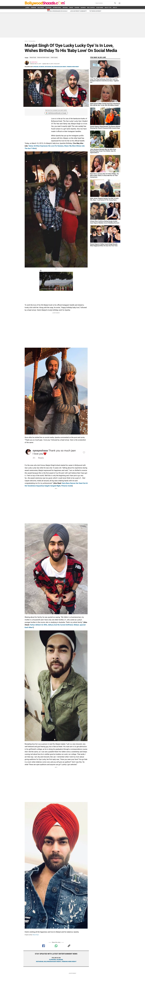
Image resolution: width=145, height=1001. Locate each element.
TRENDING (33, 7)
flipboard (52, 959)
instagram (39, 961)
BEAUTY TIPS (108, 7)
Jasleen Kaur (34, 62)
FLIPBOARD (35, 66)
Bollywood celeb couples (43, 57)
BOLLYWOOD (41, 7)
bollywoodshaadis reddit (52, 961)
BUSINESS (83, 7)
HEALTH (115, 7)
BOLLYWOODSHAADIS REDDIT (59, 66)
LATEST (27, 7)
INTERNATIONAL (57, 7)
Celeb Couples (54, 57)
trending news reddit (69, 961)
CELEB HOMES (99, 7)
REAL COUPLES (91, 7)
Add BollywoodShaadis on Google (57, 113)
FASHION (77, 7)
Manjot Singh (33, 57)
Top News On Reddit (95, 11)
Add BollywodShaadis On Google (57, 11)
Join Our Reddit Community (78, 11)
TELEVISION (48, 7)
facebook (60, 959)
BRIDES (71, 7)
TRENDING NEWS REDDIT (73, 66)
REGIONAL (65, 7)
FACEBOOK (41, 66)
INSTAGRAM (48, 66)
